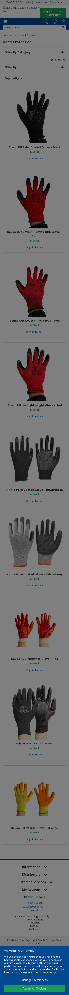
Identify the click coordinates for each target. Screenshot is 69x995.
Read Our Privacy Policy (42, 972)
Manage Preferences (34, 980)
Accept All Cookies (34, 988)
